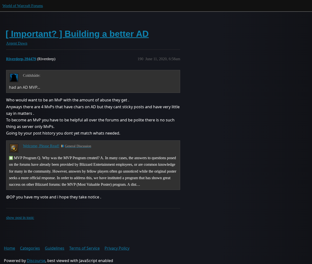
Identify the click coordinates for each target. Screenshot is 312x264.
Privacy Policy (117, 248)
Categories (30, 248)
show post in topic (20, 217)
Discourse (36, 260)
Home (9, 248)
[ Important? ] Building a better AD (77, 34)
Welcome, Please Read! (41, 146)
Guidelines (54, 248)
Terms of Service (84, 248)
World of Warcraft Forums (22, 6)
